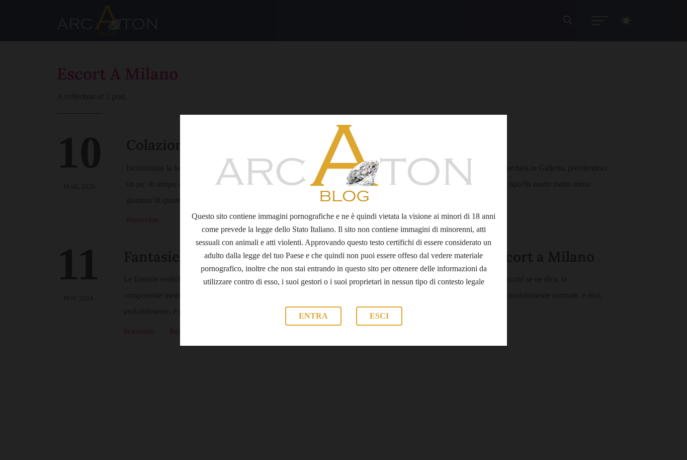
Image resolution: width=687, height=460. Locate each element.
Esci (379, 316)
